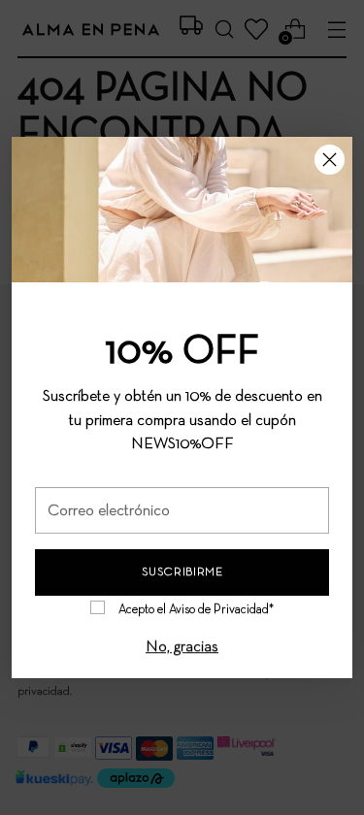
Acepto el (196, 609)
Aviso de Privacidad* (221, 609)
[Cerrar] (329, 160)
